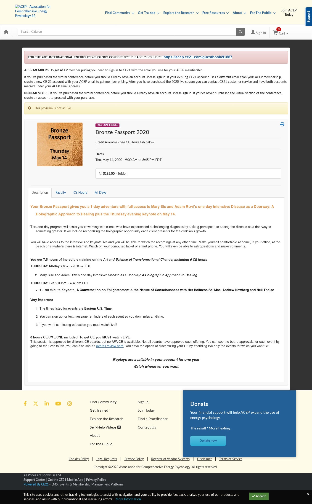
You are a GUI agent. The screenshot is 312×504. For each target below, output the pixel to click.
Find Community (118, 13)
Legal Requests (106, 459)
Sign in (143, 402)
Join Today (146, 410)
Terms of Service (230, 459)
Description (40, 192)
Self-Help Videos (103, 427)
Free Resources (213, 13)
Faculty (61, 192)
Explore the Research (179, 13)
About (238, 13)
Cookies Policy (79, 459)
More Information (128, 499)
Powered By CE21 (36, 484)
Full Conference (107, 125)
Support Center (34, 480)
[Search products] (240, 32)
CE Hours (80, 192)
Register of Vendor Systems (170, 459)
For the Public (101, 444)
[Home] (6, 32)
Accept (260, 496)
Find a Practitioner (153, 419)
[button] (282, 125)
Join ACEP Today (289, 12)
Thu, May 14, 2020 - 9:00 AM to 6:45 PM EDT (128, 160)
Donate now (208, 440)
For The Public (261, 13)
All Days (100, 192)
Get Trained (147, 13)
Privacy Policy (134, 459)
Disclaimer (204, 459)
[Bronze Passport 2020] (60, 144)
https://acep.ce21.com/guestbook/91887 (198, 57)
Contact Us (147, 427)
